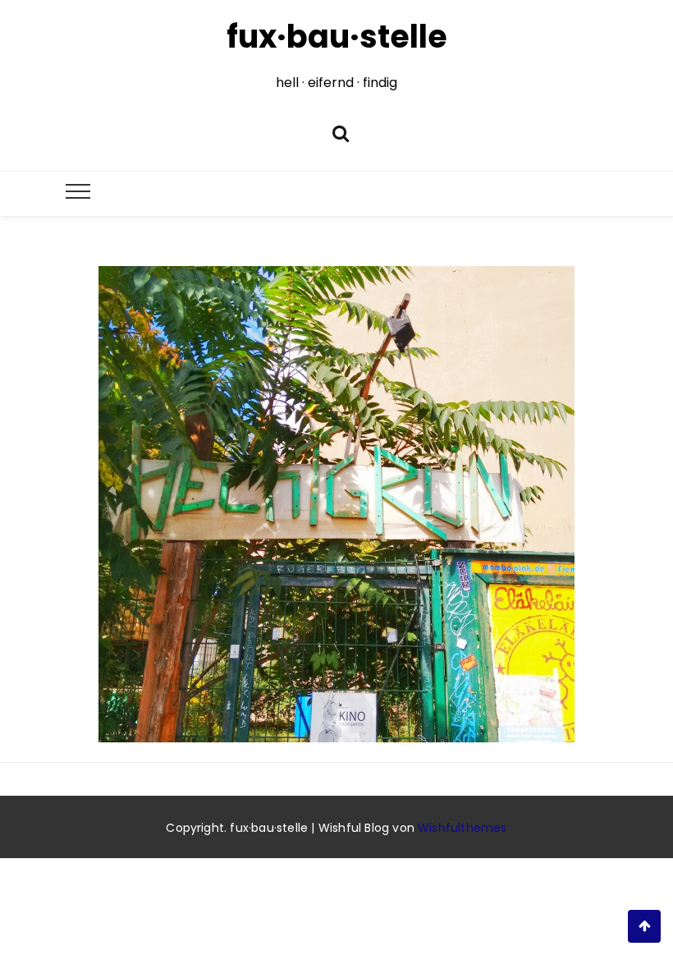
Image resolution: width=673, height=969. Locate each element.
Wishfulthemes (462, 828)
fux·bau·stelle (337, 36)
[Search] (340, 132)
